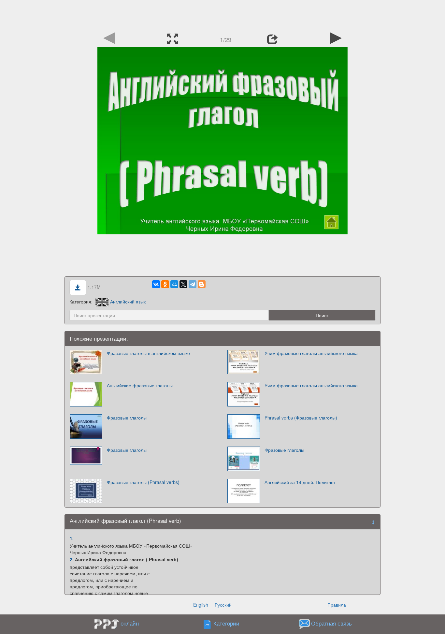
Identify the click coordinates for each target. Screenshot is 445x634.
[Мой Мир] (174, 284)
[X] (183, 284)
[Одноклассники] (165, 284)
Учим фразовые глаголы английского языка (311, 353)
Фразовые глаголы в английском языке (148, 353)
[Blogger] (202, 284)
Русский (223, 604)
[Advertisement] (222, 14)
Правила (336, 604)
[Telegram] (192, 284)
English (200, 604)
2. (72, 559)
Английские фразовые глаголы (140, 385)
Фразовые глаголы (127, 417)
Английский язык (128, 301)
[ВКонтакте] (156, 284)
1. (72, 538)
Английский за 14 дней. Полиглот (300, 482)
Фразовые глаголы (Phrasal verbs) (143, 482)
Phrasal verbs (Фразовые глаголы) (301, 417)
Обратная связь (331, 623)
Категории (226, 623)
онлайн (130, 623)
